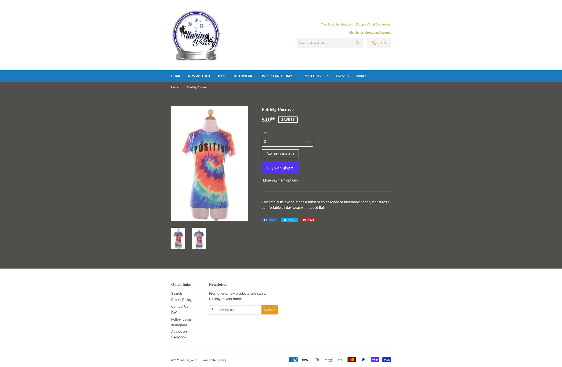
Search (176, 293)
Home (176, 76)
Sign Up (269, 310)
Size (264, 133)
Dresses (342, 76)
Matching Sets (316, 76)
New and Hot (199, 76)
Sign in (354, 32)
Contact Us (179, 306)
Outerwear (242, 76)
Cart (382, 43)
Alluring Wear (189, 360)
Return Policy (181, 300)
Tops (221, 76)
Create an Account (378, 32)
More (360, 76)
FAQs (175, 313)
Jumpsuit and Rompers (278, 76)
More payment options (280, 180)
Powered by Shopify (214, 360)
